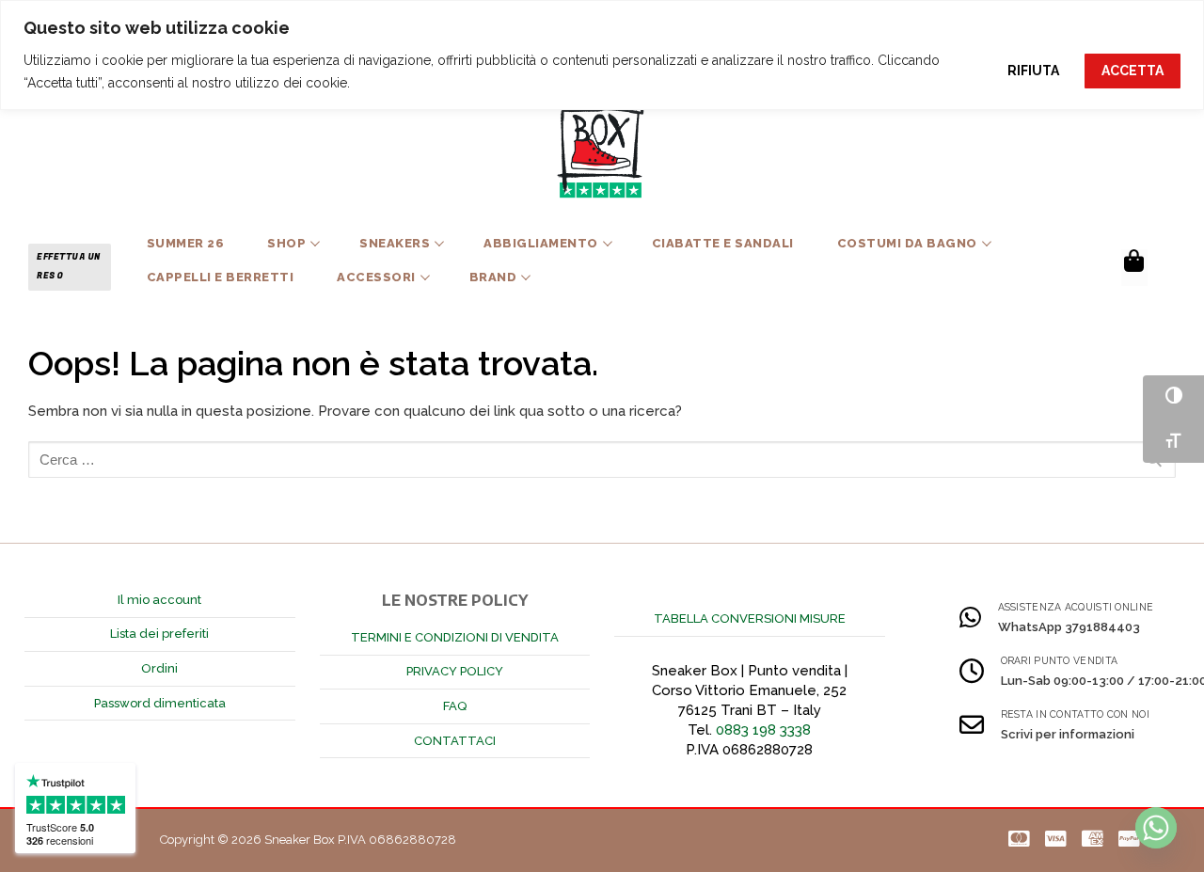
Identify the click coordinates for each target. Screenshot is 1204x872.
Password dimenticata (160, 703)
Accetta (1132, 70)
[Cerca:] (602, 459)
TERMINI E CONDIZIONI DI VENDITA (455, 637)
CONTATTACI (455, 741)
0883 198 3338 (763, 729)
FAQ (455, 706)
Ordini (159, 668)
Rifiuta (1033, 70)
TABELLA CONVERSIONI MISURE (750, 618)
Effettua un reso (69, 266)
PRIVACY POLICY (454, 671)
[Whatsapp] (1156, 827)
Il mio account (159, 600)
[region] (602, 55)
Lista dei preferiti (159, 633)
